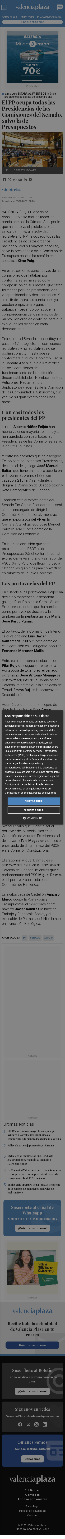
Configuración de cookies (18, 792)
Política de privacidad (44, 792)
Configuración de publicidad (20, 784)
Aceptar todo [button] (34, 800)
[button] (32, 818)
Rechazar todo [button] (34, 809)
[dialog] (32, 767)
